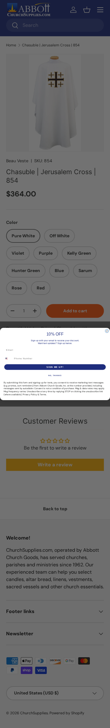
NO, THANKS (55, 375)
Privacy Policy (30, 394)
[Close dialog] (106, 331)
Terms (43, 394)
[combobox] (8, 358)
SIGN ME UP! (55, 367)
